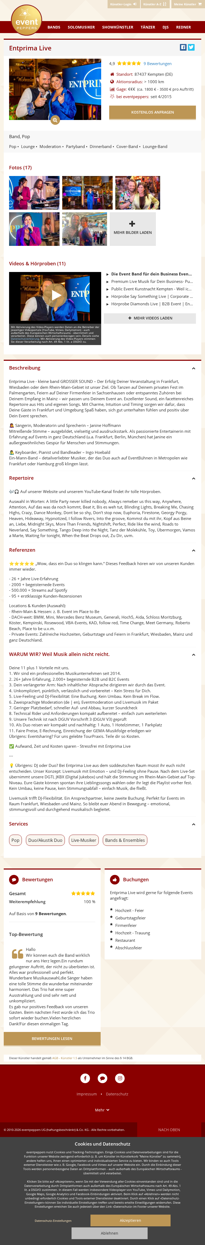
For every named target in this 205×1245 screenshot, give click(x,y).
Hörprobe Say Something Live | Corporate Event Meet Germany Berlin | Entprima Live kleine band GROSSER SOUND (152, 296)
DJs (166, 27)
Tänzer (148, 27)
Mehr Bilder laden (133, 232)
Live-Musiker (83, 840)
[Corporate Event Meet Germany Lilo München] (34, 193)
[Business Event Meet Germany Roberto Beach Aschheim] (137, 193)
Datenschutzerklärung (25, 339)
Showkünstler (117, 27)
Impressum (87, 1093)
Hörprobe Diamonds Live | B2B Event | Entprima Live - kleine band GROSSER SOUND (152, 303)
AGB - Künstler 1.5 (64, 1058)
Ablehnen (109, 1233)
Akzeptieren (130, 1220)
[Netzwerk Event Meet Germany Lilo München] (34, 229)
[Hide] (195, 880)
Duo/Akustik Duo (45, 840)
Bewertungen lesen (52, 1038)
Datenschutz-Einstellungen (53, 1221)
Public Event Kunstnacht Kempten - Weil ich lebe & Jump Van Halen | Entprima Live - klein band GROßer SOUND (152, 288)
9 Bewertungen (158, 63)
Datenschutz (117, 1093)
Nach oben (169, 1129)
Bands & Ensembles (125, 840)
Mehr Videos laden (153, 318)
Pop (15, 840)
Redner (183, 27)
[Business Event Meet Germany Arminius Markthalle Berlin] (87, 193)
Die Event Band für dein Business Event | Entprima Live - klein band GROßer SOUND (152, 274)
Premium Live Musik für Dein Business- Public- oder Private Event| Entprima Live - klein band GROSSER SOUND (152, 281)
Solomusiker (81, 27)
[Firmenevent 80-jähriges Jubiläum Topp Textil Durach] (84, 229)
